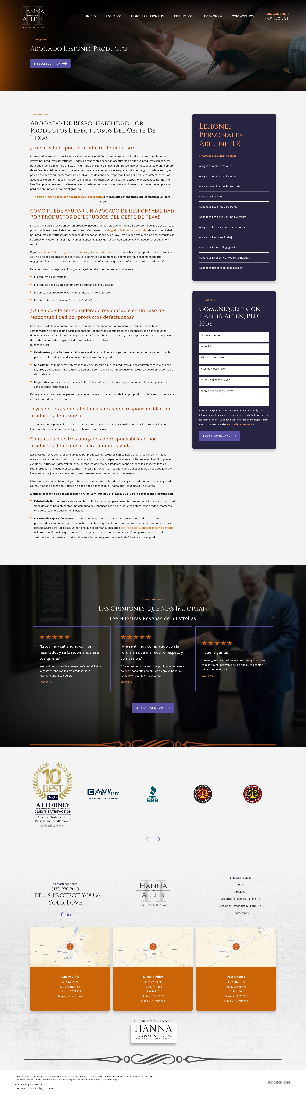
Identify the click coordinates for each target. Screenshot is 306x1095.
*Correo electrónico (213, 368)
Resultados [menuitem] (183, 16)
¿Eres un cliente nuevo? (215, 379)
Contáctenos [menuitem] (243, 16)
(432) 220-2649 (277, 19)
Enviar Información (216, 436)
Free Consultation (47, 63)
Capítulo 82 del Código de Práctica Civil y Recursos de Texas (76, 252)
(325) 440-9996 (70, 982)
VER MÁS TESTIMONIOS (150, 708)
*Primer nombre (211, 335)
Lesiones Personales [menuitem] (147, 16)
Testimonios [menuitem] (212, 16)
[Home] (32, 16)
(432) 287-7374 (236, 982)
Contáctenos (241, 913)
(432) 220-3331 (153, 982)
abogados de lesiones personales (127, 230)
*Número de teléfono (214, 357)
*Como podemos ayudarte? (217, 390)
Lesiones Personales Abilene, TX (241, 898)
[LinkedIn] (69, 914)
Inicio (240, 884)
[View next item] (157, 839)
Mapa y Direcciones (70, 996)
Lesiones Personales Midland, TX (240, 905)
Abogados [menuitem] (113, 16)
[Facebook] (62, 914)
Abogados (241, 891)
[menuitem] (234, 156)
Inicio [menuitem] (91, 16)
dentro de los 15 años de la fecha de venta (147, 527)
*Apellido (206, 346)
